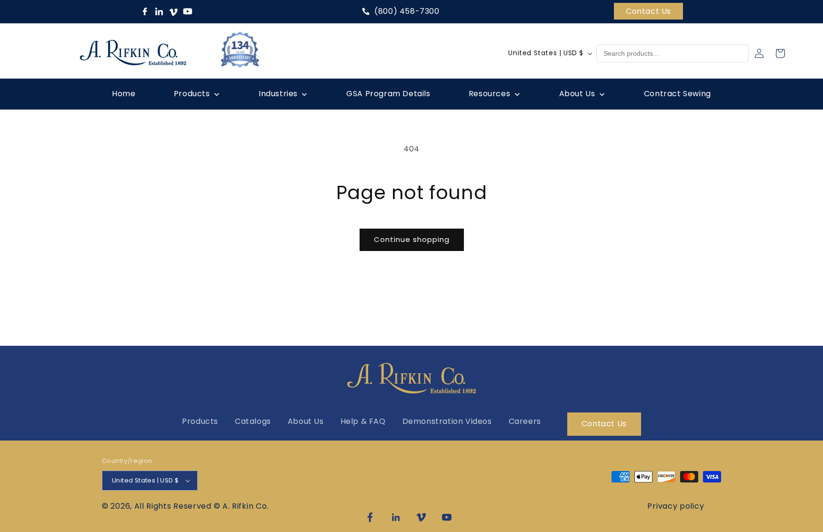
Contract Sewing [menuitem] (677, 93)
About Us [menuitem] (577, 93)
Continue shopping (412, 239)
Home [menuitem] (123, 93)
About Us (306, 421)
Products (200, 421)
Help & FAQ (363, 421)
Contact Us (648, 11)
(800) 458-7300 (406, 11)
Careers (525, 421)
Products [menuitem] (192, 93)
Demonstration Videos (447, 421)
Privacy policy (675, 506)
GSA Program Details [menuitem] (388, 93)
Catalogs (253, 421)
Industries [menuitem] (278, 93)
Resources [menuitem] (489, 93)
